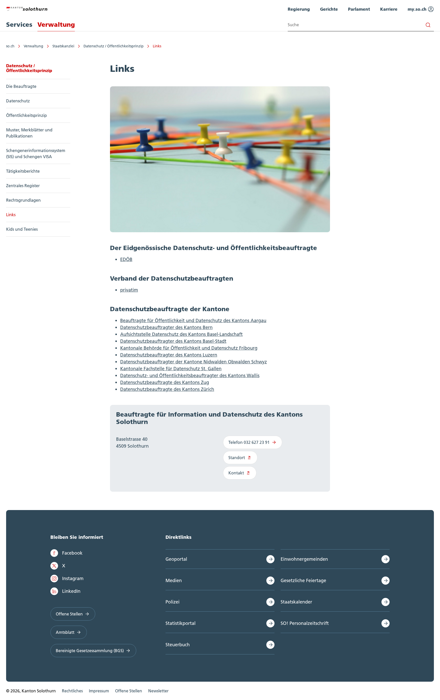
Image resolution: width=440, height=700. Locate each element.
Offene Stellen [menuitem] (128, 690)
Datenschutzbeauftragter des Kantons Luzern (168, 355)
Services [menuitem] (19, 24)
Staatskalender (296, 602)
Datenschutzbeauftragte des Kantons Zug (164, 382)
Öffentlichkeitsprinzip (26, 115)
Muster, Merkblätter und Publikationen (29, 133)
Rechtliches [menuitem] (72, 690)
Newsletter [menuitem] (158, 690)
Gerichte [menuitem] (329, 9)
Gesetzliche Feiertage (303, 580)
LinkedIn (71, 591)
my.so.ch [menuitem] (418, 9)
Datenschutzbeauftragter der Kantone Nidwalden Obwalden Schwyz (193, 362)
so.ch (10, 46)
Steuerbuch (178, 645)
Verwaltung (33, 46)
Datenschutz (18, 100)
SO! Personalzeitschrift (305, 623)
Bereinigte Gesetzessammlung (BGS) (90, 650)
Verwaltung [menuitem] (56, 24)
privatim (129, 290)
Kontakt (236, 472)
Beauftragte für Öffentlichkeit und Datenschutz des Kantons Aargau (193, 320)
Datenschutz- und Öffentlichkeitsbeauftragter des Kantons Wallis (189, 375)
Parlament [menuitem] (359, 9)
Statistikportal (181, 623)
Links (157, 46)
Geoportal (176, 559)
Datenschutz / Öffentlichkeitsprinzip (114, 46)
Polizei (173, 602)
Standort (236, 457)
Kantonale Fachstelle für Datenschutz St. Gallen (171, 369)
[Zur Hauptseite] (26, 8)
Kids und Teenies (22, 229)
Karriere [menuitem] (388, 9)
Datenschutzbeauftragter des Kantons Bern (166, 327)
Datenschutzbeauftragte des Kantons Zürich (167, 389)
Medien (174, 580)
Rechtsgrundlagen (23, 200)
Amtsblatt (65, 632)
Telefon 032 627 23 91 (249, 442)
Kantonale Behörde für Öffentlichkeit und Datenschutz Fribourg (188, 348)
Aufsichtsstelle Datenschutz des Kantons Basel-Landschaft (181, 334)
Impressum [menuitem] (99, 690)
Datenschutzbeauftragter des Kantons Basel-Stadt (173, 341)
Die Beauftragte (21, 86)
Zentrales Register (23, 185)
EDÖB (126, 259)
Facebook (72, 553)
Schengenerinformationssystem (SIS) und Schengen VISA (35, 153)
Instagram (73, 578)
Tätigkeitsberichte (23, 171)
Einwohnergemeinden (304, 559)
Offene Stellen (69, 613)
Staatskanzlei (63, 46)
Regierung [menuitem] (299, 9)
